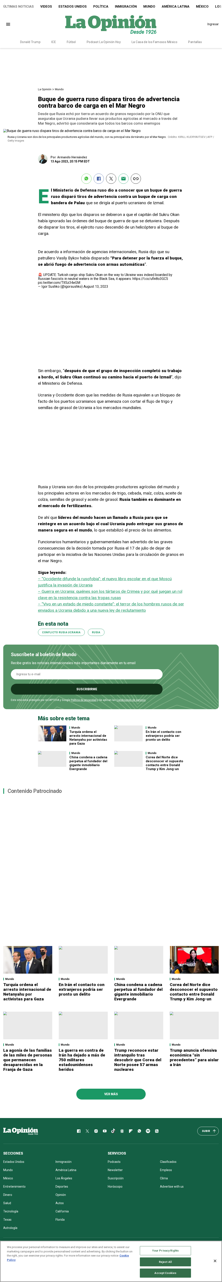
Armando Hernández (72, 157)
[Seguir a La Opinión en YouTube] (104, 1131)
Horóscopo (115, 1186)
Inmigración (126, 6)
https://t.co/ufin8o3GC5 (150, 279)
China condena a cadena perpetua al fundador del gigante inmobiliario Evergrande (88, 763)
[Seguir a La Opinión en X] (87, 1131)
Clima (164, 1178)
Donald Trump (30, 42)
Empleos (166, 1170)
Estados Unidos (73, 6)
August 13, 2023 (95, 286)
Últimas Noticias (18, 6)
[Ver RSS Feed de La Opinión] (156, 1131)
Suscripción (116, 1178)
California (62, 1211)
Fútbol (71, 42)
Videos (46, 6)
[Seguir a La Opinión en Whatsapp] (139, 1131)
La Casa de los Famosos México (154, 42)
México (202, 6)
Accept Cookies (165, 1273)
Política (100, 6)
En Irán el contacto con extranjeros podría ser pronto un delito (163, 736)
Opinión (61, 1195)
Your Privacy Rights (165, 1250)
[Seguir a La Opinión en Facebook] (78, 1131)
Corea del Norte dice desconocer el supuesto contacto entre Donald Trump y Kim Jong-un (164, 763)
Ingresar (213, 24)
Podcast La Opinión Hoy (104, 42)
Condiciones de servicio (130, 700)
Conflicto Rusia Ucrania (61, 632)
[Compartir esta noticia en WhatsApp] (86, 179)
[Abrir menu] (8, 24)
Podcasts (114, 1161)
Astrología (10, 1228)
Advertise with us (172, 1186)
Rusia (96, 632)
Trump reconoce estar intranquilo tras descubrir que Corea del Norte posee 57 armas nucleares (137, 1060)
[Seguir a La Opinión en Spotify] (148, 1131)
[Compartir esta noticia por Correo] (123, 179)
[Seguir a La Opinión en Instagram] (96, 1131)
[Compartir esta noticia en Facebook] (99, 179)
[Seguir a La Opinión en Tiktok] (113, 1131)
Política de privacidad (83, 700)
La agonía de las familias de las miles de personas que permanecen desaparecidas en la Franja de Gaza (27, 1060)
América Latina (175, 6)
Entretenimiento (14, 1186)
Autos (60, 1203)
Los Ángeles (64, 1178)
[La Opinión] (110, 24)
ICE (53, 42)
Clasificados (168, 1161)
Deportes (62, 1186)
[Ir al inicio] (20, 1131)
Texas (7, 1219)
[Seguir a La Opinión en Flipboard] (130, 1131)
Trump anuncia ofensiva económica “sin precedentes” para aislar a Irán (194, 1057)
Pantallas (195, 42)
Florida (60, 1219)
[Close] (215, 1261)
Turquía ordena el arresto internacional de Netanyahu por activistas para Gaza (88, 737)
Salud (7, 1203)
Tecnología (10, 1211)
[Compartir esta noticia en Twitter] (111, 179)
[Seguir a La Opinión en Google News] (122, 1131)
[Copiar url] (136, 179)
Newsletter (115, 1170)
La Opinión (44, 89)
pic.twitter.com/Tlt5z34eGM (59, 283)
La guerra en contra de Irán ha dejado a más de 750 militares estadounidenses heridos (82, 1060)
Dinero (7, 1195)
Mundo (149, 6)
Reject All (165, 1262)
